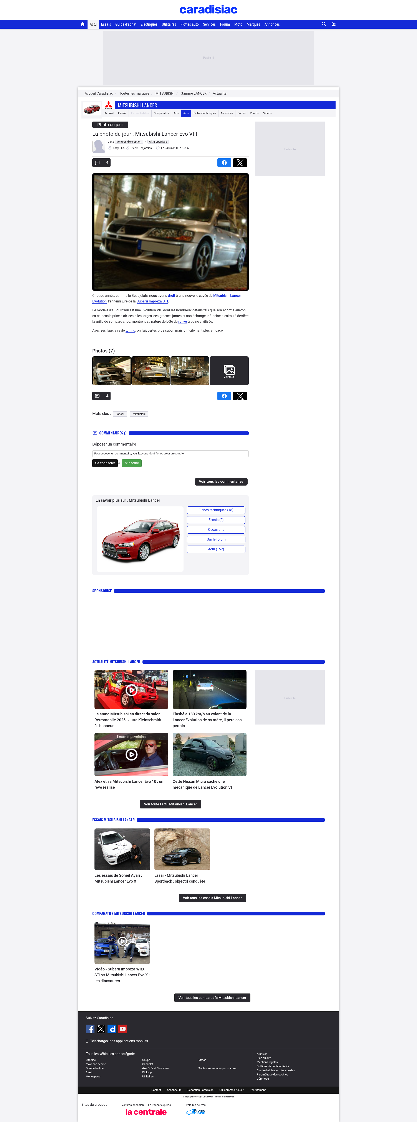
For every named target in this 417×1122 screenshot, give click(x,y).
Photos (254, 113)
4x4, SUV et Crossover (155, 1068)
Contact (156, 1090)
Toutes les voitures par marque (217, 1068)
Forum (225, 24)
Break (89, 1072)
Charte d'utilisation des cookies (276, 1070)
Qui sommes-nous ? (231, 1090)
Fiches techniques (205, 113)
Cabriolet (147, 1064)
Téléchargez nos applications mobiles (119, 1041)
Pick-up (147, 1072)
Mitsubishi (139, 414)
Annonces (272, 24)
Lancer (120, 414)
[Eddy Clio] (98, 152)
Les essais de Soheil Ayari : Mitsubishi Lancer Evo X (118, 878)
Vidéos (267, 113)
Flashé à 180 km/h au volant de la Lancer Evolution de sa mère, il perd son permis (207, 720)
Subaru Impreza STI (152, 301)
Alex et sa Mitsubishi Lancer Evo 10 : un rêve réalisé (128, 784)
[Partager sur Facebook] (225, 161)
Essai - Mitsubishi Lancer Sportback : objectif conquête (179, 878)
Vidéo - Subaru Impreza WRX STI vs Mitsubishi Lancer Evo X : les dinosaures (122, 975)
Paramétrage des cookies (272, 1074)
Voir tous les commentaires (221, 481)
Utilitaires (169, 24)
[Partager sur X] (241, 161)
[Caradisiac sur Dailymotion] (112, 1030)
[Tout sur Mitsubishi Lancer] (92, 114)
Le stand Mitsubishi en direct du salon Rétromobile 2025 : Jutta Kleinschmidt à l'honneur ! (127, 720)
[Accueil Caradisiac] (83, 24)
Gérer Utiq (263, 1078)
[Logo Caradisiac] (208, 17)
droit (171, 296)
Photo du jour (110, 124)
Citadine (91, 1060)
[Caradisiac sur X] (101, 1030)
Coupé (146, 1060)
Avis (176, 113)
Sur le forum (216, 539)
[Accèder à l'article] (131, 689)
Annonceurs (174, 1090)
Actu (93, 24)
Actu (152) (216, 549)
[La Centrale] (146, 1116)
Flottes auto (189, 24)
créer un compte (174, 453)
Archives (262, 1053)
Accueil (109, 113)
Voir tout (229, 377)
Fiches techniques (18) (216, 510)
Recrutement (258, 1090)
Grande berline (95, 1068)
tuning (130, 330)
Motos (202, 1060)
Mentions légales (267, 1062)
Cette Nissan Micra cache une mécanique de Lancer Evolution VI (202, 784)
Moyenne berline (96, 1064)
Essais (106, 24)
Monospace (93, 1076)
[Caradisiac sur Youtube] (122, 1030)
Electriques (149, 24)
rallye (182, 321)
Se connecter (105, 463)
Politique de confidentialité (273, 1066)
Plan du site (264, 1058)
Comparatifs (161, 113)
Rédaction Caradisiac (200, 1090)
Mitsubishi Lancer (137, 105)
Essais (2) (216, 520)
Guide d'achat (125, 24)
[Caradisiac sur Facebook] (91, 1030)
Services (209, 24)
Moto (238, 24)
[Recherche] (324, 24)
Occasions (216, 530)
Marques (253, 24)
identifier (154, 453)
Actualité (219, 93)
